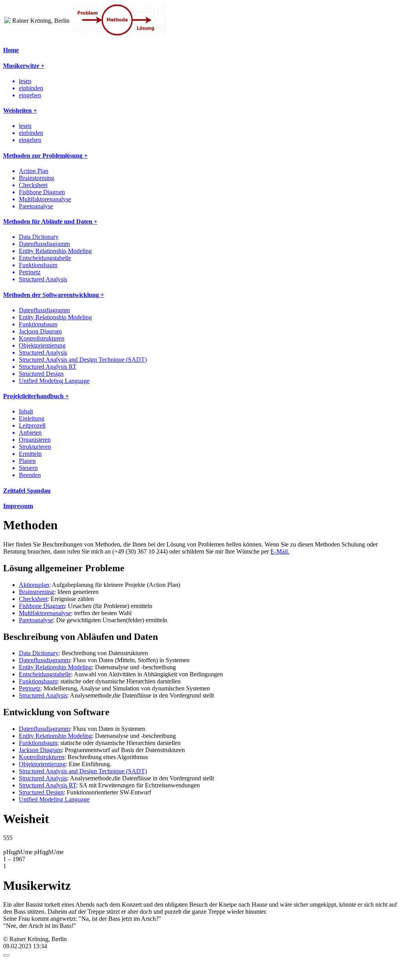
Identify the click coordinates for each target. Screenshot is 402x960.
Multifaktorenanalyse (45, 613)
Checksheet (33, 599)
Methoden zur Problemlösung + (45, 155)
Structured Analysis (43, 695)
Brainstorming (36, 591)
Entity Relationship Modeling (55, 667)
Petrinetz (29, 688)
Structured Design (41, 792)
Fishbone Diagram (42, 606)
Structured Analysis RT (47, 785)
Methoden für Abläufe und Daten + (50, 221)
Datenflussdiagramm (44, 660)
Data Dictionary (38, 653)
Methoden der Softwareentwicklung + (53, 294)
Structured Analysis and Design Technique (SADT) (83, 771)
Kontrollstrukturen (41, 757)
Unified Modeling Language (54, 799)
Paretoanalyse (36, 620)
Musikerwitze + (23, 65)
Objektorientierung (42, 764)
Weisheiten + (20, 110)
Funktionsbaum (38, 681)
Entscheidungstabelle (45, 674)
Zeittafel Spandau (27, 490)
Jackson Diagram (40, 750)
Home (11, 50)
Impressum (18, 506)
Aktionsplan (34, 584)
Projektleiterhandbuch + (36, 396)
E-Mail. (279, 551)
